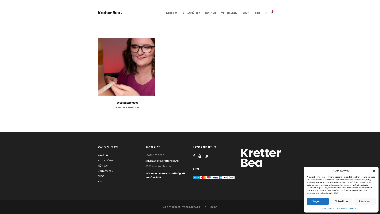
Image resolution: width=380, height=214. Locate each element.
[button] (374, 170)
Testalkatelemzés (126, 102)
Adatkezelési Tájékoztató (348, 208)
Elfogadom (317, 201)
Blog (257, 13)
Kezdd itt (171, 13)
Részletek (364, 201)
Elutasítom (341, 201)
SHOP (246, 13)
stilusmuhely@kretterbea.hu (162, 161)
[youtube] (199, 156)
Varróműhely (229, 13)
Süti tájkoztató (328, 208)
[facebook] (194, 156)
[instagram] (206, 156)
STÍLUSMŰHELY (191, 13)
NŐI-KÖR (210, 13)
